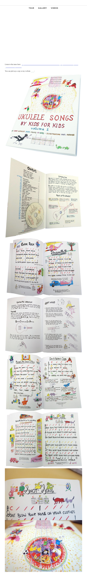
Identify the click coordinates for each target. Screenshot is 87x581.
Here (32, 71)
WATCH (66, 3)
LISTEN (21, 3)
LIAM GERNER (43, 3)
